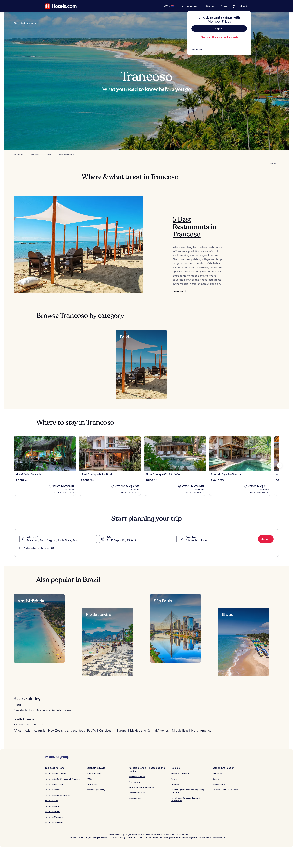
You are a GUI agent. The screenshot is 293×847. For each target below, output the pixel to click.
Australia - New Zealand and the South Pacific (65, 731)
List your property (190, 6)
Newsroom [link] (134, 782)
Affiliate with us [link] (137, 776)
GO (15, 23)
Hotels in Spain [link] (52, 811)
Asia (27, 731)
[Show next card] (279, 465)
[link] (219, 49)
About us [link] (217, 773)
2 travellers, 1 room (197, 540)
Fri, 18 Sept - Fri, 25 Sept (121, 540)
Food (48, 155)
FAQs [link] (89, 779)
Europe (122, 731)
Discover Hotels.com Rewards (219, 37)
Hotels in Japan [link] (52, 806)
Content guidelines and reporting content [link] (187, 791)
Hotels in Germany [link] (54, 817)
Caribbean (106, 731)
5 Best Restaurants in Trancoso (194, 227)
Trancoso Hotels (65, 155)
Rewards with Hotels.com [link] (225, 789)
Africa (17, 731)
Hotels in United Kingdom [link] (57, 795)
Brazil (23, 23)
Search (265, 539)
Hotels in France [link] (53, 789)
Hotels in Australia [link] (54, 784)
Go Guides (18, 155)
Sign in (244, 6)
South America (24, 719)
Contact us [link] (92, 784)
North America (201, 731)
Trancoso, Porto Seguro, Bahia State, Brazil (53, 540)
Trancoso (34, 155)
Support (211, 6)
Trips (224, 6)
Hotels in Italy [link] (51, 800)
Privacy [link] (174, 779)
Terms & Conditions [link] (180, 773)
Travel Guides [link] (220, 784)
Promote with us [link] (137, 792)
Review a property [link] (96, 789)
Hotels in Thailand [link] (54, 822)
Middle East (180, 731)
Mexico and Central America (149, 731)
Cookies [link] (175, 784)
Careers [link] (217, 779)
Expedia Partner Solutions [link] (141, 787)
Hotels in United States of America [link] (62, 779)
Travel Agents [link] (136, 798)
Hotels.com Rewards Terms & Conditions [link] (185, 799)
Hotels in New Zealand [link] (56, 773)
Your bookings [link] (94, 773)
